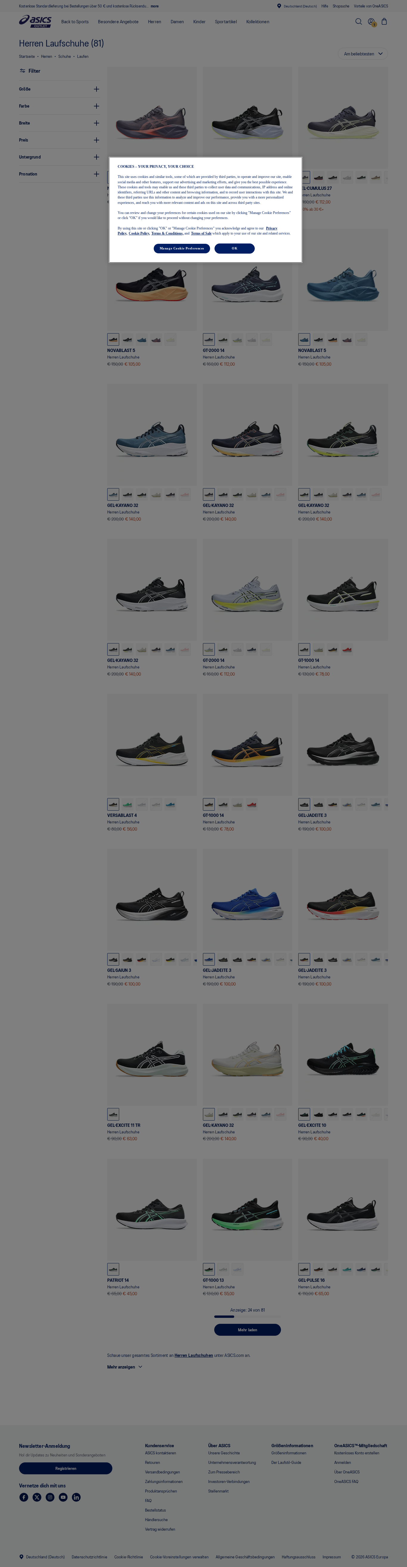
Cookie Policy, (139, 233)
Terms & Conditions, (167, 233)
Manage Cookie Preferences (182, 248)
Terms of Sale (201, 233)
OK (234, 248)
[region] (205, 210)
